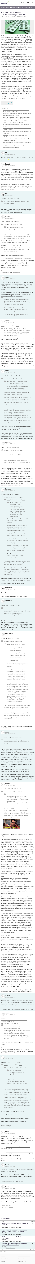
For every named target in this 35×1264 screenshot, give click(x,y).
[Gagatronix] (3, 588)
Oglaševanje (21, 1258)
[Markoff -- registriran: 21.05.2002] (3, 165)
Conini (7, 193)
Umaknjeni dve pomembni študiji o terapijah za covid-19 (16, 135)
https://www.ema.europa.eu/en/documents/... (13, 255)
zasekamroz (8, 1057)
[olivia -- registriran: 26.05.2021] (3, 1187)
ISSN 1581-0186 (22, 1261)
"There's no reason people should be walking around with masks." (15, 1147)
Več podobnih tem (4, 1252)
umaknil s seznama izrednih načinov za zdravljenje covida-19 (16, 38)
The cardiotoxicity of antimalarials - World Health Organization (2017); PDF (14, 1020)
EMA (18, 246)
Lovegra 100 (4, 1169)
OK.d (6, 152)
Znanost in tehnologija (21, 16)
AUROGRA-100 (18, 1175)
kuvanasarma (9, 633)
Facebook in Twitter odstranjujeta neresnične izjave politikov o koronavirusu (14, 1244)
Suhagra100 (4, 1191)
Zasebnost (12, 1248)
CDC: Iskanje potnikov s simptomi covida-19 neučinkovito (16, 124)
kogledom (8, 442)
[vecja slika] (11, 824)
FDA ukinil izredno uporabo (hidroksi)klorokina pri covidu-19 (13, 13)
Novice (8, 1227)
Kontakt (3, 1261)
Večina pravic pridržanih (24, 1256)
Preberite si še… (5, 108)
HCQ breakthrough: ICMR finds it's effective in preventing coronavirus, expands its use (16, 295)
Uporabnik (8, 600)
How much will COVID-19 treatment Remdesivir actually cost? (17, 1052)
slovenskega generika (19, 363)
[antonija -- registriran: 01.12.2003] (3, 217)
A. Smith (7, 995)
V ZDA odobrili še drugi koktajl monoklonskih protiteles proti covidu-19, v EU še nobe (14, 1230)
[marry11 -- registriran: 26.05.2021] (3, 1165)
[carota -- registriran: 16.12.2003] (3, 278)
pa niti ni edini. (17, 1006)
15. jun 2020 (8, 16)
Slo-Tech (3, 36)
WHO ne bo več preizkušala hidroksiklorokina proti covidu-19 (17, 131)
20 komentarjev (6, 103)
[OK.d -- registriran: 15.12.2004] (3, 153)
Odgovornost (4, 1258)
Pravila (3, 1256)
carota (7, 277)
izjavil (18, 198)
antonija (7, 216)
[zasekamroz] (3, 1057)
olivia (6, 1186)
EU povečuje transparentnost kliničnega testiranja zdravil (16, 142)
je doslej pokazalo (8, 58)
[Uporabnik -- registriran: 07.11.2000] (3, 601)
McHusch (4, 1226)
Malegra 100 (14, 1202)
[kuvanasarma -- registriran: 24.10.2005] (3, 634)
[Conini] (3, 194)
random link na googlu (22, 1049)
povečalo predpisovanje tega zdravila (11, 91)
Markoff (7, 164)
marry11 (7, 1164)
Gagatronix (8, 587)
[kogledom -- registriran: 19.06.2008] (3, 443)
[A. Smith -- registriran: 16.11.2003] (3, 996)
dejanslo (11, 1181)
